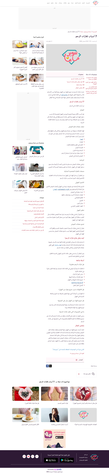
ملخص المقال (79, 88)
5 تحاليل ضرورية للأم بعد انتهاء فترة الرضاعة (34, 201)
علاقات (65, 3)
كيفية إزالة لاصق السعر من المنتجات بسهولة (34, 221)
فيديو (48, 3)
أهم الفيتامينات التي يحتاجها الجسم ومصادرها (33, 224)
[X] (32, 456)
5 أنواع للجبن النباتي (39, 217)
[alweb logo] (57, 470)
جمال (56, 3)
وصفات (60, 3)
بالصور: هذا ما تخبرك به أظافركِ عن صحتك (91, 78)
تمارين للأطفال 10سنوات (38, 227)
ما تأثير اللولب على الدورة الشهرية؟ (91, 83)
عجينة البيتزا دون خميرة (38, 208)
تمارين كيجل (57, 245)
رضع (69, 3)
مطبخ (52, 3)
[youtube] (28, 456)
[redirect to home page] (95, 3)
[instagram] (24, 456)
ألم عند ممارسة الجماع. (77, 282)
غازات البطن (64, 95)
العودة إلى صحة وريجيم (77, 354)
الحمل (83, 3)
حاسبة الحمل (78, 3)
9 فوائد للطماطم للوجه (39, 214)
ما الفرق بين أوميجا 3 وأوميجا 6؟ (36, 205)
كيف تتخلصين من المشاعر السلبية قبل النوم (91, 88)
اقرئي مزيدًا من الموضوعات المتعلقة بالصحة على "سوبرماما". (68, 349)
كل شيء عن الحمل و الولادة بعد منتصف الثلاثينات (33, 230)
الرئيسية (88, 3)
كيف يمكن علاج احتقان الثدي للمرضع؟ (35, 211)
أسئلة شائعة (79, 85)
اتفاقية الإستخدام (83, 460)
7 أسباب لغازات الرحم (77, 79)
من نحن (86, 455)
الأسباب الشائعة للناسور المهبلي (61, 189)
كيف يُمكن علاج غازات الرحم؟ (75, 82)
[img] (54, 438)
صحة (72, 3)
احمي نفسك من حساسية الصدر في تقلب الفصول (91, 92)
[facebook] (37, 456)
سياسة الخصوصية (83, 457)
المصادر (81, 360)
